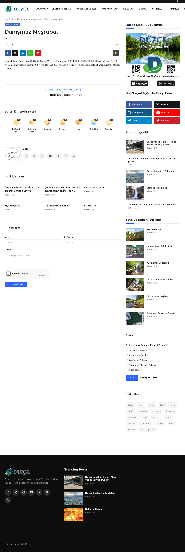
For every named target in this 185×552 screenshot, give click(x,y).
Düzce (26, 148)
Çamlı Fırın (90, 205)
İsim (7, 237)
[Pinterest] (47, 492)
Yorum (8, 249)
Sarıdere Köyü (154, 229)
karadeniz (156, 411)
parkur (155, 417)
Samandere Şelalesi (157, 188)
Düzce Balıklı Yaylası (157, 296)
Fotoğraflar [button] (109, 8)
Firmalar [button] (174, 8)
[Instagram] (23, 492)
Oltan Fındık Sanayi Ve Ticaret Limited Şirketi (152, 204)
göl (141, 429)
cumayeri (159, 423)
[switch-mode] (178, 1)
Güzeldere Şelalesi (138, 350)
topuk (144, 417)
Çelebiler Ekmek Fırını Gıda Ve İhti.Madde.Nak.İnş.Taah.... (62, 189)
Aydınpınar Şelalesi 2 (158, 263)
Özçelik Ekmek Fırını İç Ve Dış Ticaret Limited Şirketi (22, 189)
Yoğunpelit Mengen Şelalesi (142, 365)
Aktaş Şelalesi (135, 369)
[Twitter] (15, 492)
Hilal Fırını (55, 94)
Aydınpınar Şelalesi (138, 360)
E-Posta (68, 237)
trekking (170, 411)
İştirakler (157, 8)
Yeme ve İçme (35, 19)
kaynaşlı (167, 417)
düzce (130, 405)
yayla (141, 405)
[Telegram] (39, 492)
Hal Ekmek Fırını (73, 94)
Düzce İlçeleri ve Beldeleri (160, 171)
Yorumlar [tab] (14, 227)
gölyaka (143, 411)
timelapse (132, 417)
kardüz (130, 411)
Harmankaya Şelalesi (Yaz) (160, 246)
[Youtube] (31, 492)
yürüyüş (131, 423)
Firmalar (21, 19)
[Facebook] (8, 492)
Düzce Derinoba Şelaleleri (160, 279)
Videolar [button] (128, 8)
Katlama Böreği (93, 509)
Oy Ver (131, 377)
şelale (151, 405)
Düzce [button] (142, 8)
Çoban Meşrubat (94, 187)
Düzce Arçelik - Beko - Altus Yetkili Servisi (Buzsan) (161, 143)
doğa (162, 405)
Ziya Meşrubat (13, 205)
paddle (151, 429)
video (172, 405)
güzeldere (145, 423)
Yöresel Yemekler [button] (86, 8)
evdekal (131, 429)
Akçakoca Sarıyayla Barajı (160, 313)
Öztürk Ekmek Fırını (56, 205)
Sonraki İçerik (71, 90)
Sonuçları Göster (149, 377)
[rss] (8, 500)
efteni (171, 423)
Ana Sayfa (42, 8)
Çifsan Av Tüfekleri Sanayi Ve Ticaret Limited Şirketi (152, 160)
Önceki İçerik (54, 90)
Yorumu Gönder (16, 284)
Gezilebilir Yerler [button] (61, 8)
